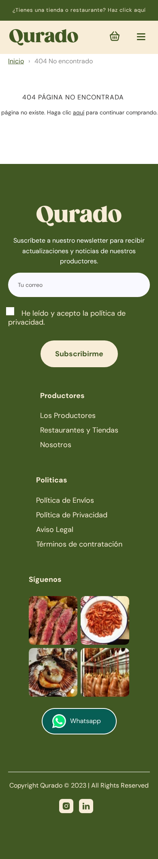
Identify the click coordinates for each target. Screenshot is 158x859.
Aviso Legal (54, 529)
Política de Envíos (65, 500)
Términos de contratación (79, 544)
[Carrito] (115, 37)
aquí (78, 112)
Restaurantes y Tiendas (79, 430)
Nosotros (55, 444)
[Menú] (139, 37)
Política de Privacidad (71, 515)
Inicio (16, 61)
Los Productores (68, 415)
